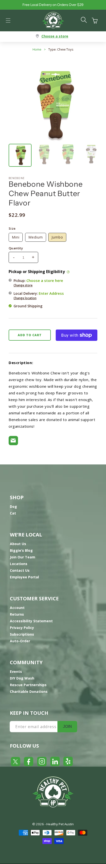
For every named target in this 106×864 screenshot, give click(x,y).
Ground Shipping (28, 306)
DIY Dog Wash (22, 678)
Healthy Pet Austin (60, 824)
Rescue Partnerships (28, 685)
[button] (8, 20)
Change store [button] (23, 285)
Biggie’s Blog (21, 550)
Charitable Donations (29, 691)
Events (16, 671)
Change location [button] (25, 298)
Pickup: (38, 282)
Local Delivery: (39, 295)
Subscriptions (22, 634)
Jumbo (57, 237)
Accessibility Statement (31, 621)
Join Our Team (22, 557)
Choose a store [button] (54, 36)
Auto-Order (20, 641)
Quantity (16, 248)
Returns (17, 614)
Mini (15, 237)
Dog (13, 506)
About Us (18, 544)
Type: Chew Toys (60, 49)
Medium (35, 237)
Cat (13, 513)
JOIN (67, 726)
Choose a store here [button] (44, 280)
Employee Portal (24, 577)
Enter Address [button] (51, 293)
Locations (18, 564)
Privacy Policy (22, 627)
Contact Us (20, 570)
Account (17, 607)
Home (37, 49)
